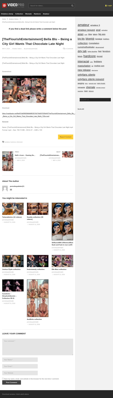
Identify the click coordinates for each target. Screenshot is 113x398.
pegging (81, 83)
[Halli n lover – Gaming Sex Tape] (19, 161)
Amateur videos (17, 48)
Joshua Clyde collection (11, 269)
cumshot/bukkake (86, 47)
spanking (80, 91)
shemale (90, 87)
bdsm (95, 34)
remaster (81, 87)
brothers (106, 39)
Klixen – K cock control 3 (97, 100)
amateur (7, 142)
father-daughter (92, 51)
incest (100, 56)
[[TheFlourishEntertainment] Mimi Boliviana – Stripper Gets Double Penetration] (56, 156)
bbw (90, 34)
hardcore (13, 142)
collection (83, 43)
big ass (101, 34)
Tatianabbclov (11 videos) (12, 217)
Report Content (65, 137)
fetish (80, 56)
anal (98, 30)
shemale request (100, 87)
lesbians (98, 61)
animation (104, 30)
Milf (92, 66)
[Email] (11, 189)
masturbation (84, 66)
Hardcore (37, 14)
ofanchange (95, 70)
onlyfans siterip (86, 74)
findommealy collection (36, 269)
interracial (20, 142)
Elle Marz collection (59, 269)
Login (109, 5)
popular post (92, 83)
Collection (19, 14)
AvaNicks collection (34, 319)
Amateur (46, 14)
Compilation (94, 43)
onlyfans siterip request (91, 79)
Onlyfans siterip (7, 14)
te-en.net (81, 109)
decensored (100, 47)
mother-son (99, 66)
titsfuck (91, 91)
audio (85, 34)
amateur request (86, 30)
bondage (98, 39)
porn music (101, 83)
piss (86, 83)
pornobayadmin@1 (17, 186)
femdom (106, 51)
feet (100, 51)
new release (84, 70)
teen (86, 91)
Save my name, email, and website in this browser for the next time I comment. (31, 379)
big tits (81, 38)
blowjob (90, 38)
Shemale (28, 14)
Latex (91, 62)
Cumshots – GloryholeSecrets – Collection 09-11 (9, 296)
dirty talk (82, 51)
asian (80, 34)
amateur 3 (95, 25)
